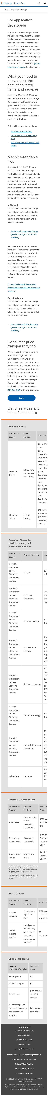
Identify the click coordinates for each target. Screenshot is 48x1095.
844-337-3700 (14, 390)
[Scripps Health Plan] (19, 3)
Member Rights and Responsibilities (24, 1059)
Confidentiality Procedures (24, 1030)
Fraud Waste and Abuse (24, 1040)
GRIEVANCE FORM (24, 1044)
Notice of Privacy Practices (24, 1064)
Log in (21, 398)
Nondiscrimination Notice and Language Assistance (24, 1055)
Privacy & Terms (23, 1027)
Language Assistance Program (24, 1049)
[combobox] (41, 4)
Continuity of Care (24, 1035)
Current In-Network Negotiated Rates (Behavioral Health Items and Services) (24, 287)
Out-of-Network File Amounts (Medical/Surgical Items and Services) (24, 327)
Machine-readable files (21, 131)
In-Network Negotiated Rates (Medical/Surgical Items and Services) (24, 234)
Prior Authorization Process (24, 1068)
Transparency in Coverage (15, 10)
